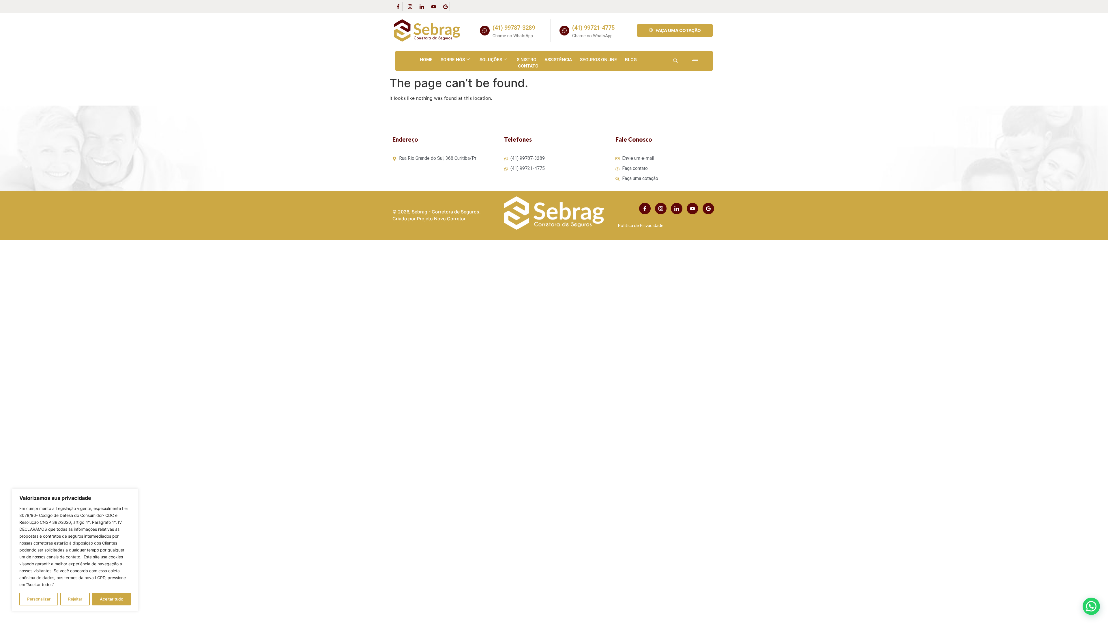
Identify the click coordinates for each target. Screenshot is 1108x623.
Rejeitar (75, 598)
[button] (1091, 606)
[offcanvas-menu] (695, 60)
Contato (528, 66)
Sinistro (526, 59)
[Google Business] (445, 6)
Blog (631, 59)
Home (426, 59)
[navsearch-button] (675, 61)
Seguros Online (598, 59)
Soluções (491, 59)
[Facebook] (398, 6)
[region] (75, 550)
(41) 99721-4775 (593, 27)
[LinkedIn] (422, 6)
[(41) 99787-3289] (485, 30)
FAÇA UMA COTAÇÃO (678, 30)
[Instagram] (410, 6)
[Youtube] (433, 6)
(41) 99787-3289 (514, 27)
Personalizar (38, 598)
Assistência (558, 59)
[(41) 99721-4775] (564, 30)
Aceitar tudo (111, 598)
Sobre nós (453, 59)
